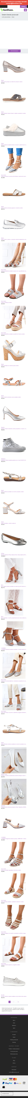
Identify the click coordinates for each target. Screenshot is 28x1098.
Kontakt (14, 1034)
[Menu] (25, 10)
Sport (14, 1028)
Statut (14, 1037)
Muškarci (14, 1025)
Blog (14, 1060)
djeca (14, 1020)
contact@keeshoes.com (14, 3)
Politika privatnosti (14, 1039)
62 (18, 1001)
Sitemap (14, 1042)
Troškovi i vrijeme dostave (14, 1048)
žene (14, 1022)
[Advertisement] (14, 35)
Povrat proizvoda (14, 1051)
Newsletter (14, 1069)
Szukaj (23, 6)
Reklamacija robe (14, 1054)
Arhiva (14, 1063)
